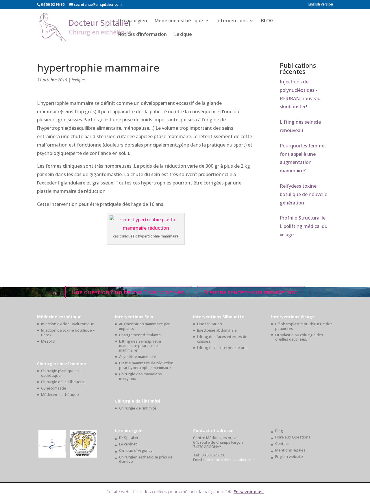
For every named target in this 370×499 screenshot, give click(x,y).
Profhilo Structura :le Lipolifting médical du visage (304, 226)
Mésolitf (48, 341)
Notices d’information (142, 34)
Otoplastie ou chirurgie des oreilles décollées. (299, 337)
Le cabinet (128, 444)
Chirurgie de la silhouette (63, 381)
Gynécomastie (53, 388)
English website (289, 456)
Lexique (183, 34)
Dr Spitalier (128, 437)
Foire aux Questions (292, 437)
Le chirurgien (132, 21)
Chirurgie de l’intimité (137, 408)
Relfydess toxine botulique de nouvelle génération (303, 194)
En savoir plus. (249, 491)
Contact (282, 443)
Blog (279, 430)
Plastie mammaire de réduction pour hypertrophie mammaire (146, 365)
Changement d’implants (140, 334)
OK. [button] (228, 491)
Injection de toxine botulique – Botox (68, 332)
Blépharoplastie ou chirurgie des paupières (303, 326)
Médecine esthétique (179, 21)
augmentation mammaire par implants (144, 326)
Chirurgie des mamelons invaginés (140, 376)
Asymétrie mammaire (137, 356)
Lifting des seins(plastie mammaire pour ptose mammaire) (140, 346)
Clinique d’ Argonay (136, 450)
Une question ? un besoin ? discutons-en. (128, 292)
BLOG (267, 21)
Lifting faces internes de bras (223, 347)
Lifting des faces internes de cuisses (222, 339)
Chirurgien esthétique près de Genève (146, 459)
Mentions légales (290, 450)
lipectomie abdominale (217, 330)
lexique (78, 80)
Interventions (232, 21)
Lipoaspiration (209, 323)
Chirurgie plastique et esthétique (60, 373)
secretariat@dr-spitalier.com (230, 459)
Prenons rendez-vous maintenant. (251, 292)
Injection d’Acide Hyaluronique (67, 323)
